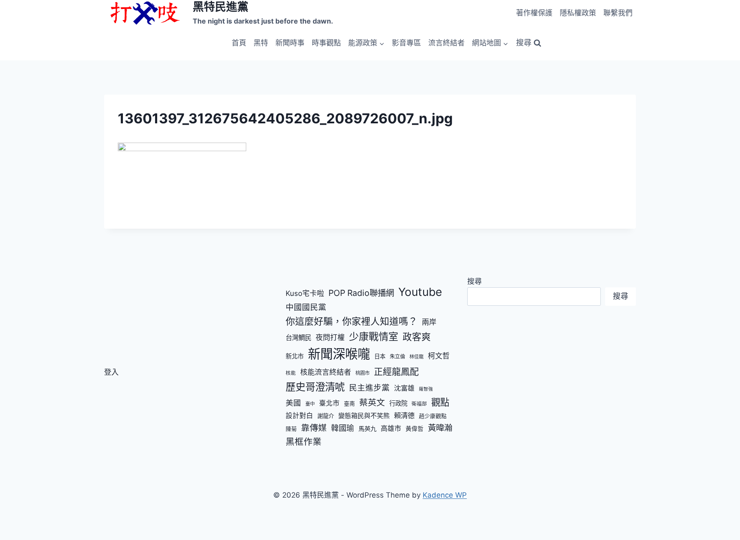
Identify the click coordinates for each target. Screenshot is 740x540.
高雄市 (391, 428)
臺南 (349, 403)
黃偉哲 (415, 428)
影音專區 (406, 43)
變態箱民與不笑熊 (364, 416)
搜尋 (474, 281)
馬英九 (367, 428)
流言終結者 (446, 43)
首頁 (239, 43)
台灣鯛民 (298, 338)
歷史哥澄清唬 (315, 387)
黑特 (261, 43)
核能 (291, 373)
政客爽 (417, 336)
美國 (293, 402)
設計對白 (299, 416)
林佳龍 (416, 357)
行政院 (398, 403)
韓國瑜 (342, 428)
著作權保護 (534, 13)
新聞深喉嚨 (339, 353)
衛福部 (419, 404)
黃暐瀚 (440, 428)
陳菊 (291, 428)
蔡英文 (372, 402)
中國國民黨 (306, 307)
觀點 (440, 402)
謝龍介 (325, 415)
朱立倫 (397, 356)
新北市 (295, 356)
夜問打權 (330, 337)
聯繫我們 (618, 13)
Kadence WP (445, 495)
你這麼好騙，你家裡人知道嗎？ (352, 321)
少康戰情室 (373, 337)
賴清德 (404, 415)
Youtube (420, 291)
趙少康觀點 (433, 416)
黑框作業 (304, 441)
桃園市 (362, 373)
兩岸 (429, 322)
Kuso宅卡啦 (305, 293)
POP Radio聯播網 (361, 293)
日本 (379, 356)
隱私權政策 (578, 13)
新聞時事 (289, 43)
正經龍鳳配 (396, 371)
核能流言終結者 (325, 372)
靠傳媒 (314, 428)
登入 (111, 372)
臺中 (310, 404)
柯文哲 (439, 356)
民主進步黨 (369, 387)
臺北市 (329, 403)
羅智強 (426, 389)
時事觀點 (326, 43)
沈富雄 (404, 388)
